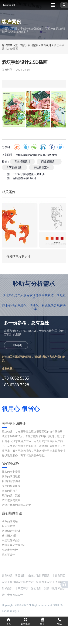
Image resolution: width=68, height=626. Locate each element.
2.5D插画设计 (14, 167)
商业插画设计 (49, 161)
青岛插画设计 (22, 161)
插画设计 (46, 45)
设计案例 (33, 45)
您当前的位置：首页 (14, 45)
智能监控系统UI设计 (24, 178)
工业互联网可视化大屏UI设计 (29, 174)
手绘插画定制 (41, 167)
